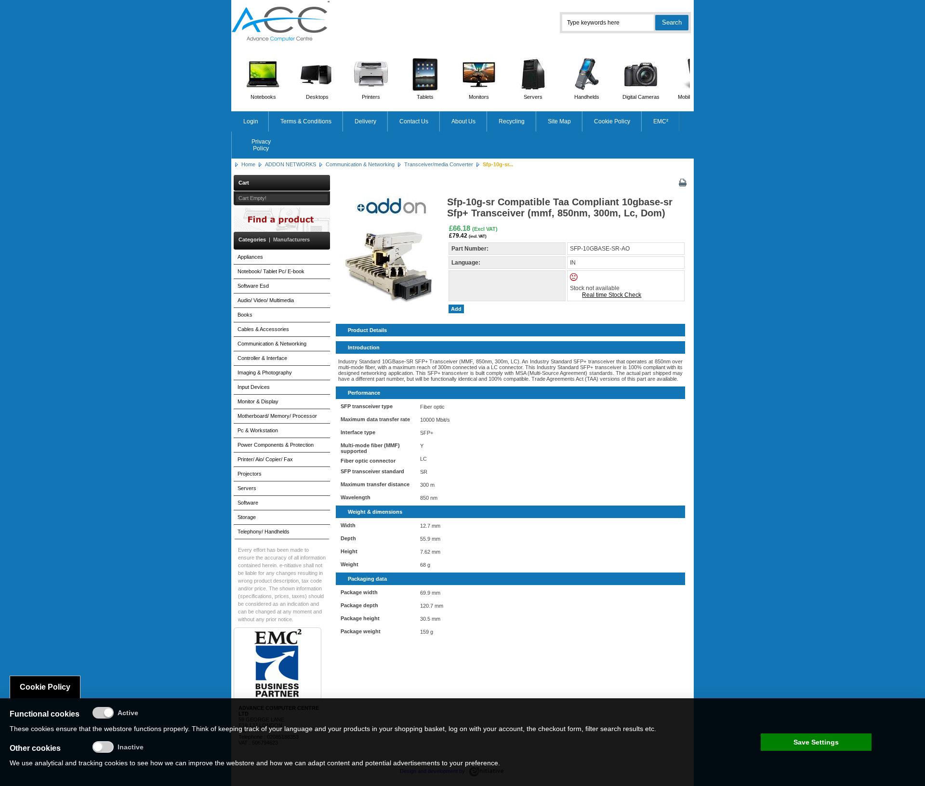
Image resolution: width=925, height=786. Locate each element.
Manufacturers (291, 239)
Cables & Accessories (263, 329)
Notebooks (263, 97)
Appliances (250, 257)
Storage (247, 517)
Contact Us (413, 121)
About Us (463, 121)
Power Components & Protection (276, 445)
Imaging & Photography (265, 372)
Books (245, 315)
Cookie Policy (612, 121)
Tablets (425, 97)
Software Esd (253, 286)
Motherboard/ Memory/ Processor (277, 416)
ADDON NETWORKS (290, 164)
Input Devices (254, 387)
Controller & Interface (262, 358)
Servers (533, 97)
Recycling (512, 121)
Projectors (250, 474)
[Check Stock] (582, 279)
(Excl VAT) (485, 229)
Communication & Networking (360, 164)
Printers (371, 97)
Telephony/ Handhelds (264, 531)
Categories (252, 239)
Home (248, 164)
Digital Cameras (641, 97)
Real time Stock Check (611, 295)
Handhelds (586, 97)
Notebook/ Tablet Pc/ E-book (271, 271)
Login (250, 121)
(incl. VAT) (478, 236)
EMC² (660, 121)
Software (248, 503)
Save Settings (816, 742)
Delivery (365, 121)
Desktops (317, 97)
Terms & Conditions (305, 121)
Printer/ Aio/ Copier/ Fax (265, 459)
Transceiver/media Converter (438, 164)
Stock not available (595, 288)
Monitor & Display (258, 401)
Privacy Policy (261, 145)
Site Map (559, 121)
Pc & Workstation (258, 430)
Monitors (479, 97)
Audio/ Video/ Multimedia (266, 300)
